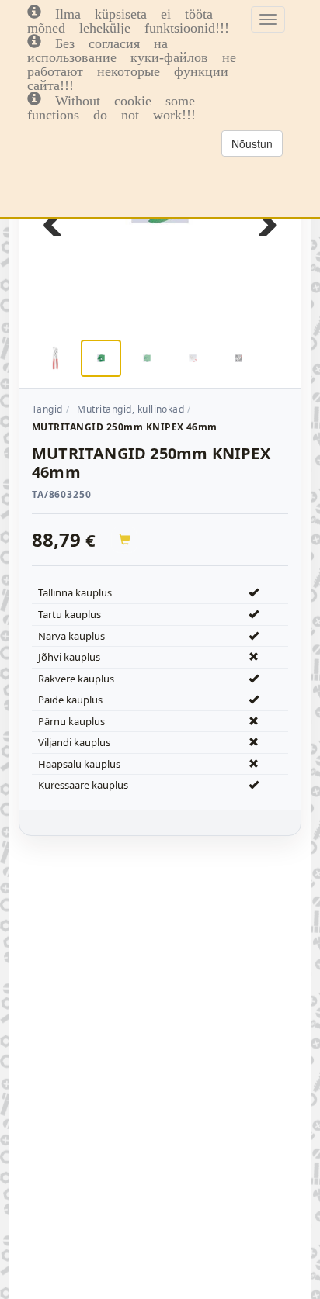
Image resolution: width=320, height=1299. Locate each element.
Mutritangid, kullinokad (130, 409)
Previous (58, 220)
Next (261, 220)
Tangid (47, 409)
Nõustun (252, 143)
